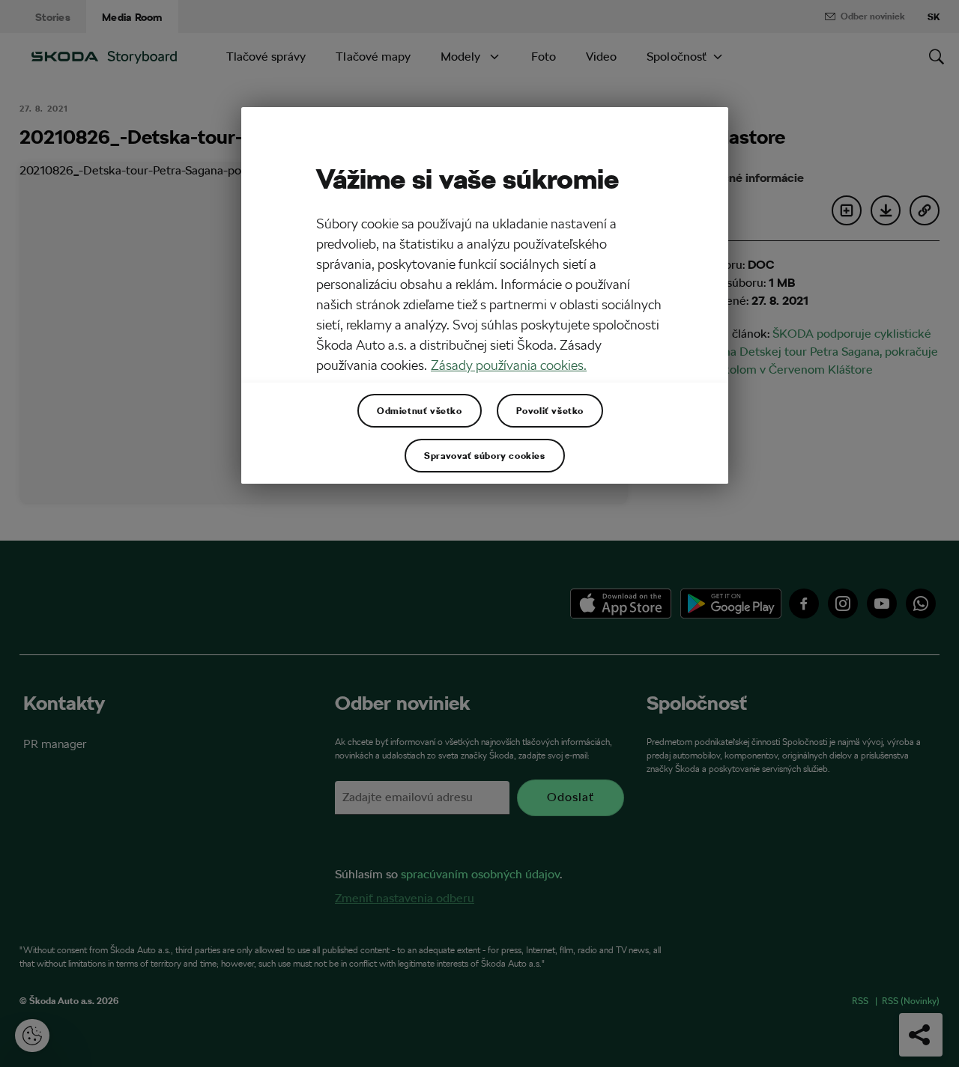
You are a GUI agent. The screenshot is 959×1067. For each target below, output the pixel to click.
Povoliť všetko (550, 410)
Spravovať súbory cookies (484, 455)
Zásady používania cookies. (509, 365)
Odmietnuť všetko (419, 410)
